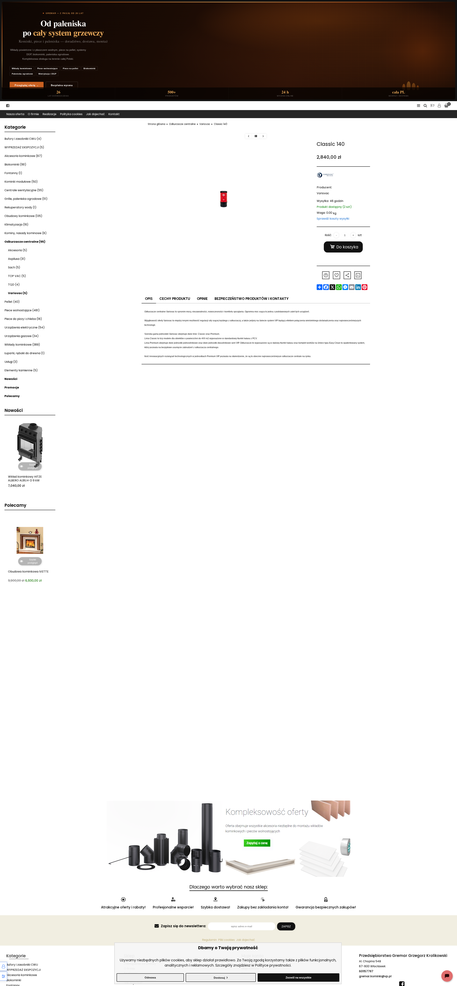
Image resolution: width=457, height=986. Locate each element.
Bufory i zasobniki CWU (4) (22, 139)
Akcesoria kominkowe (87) (23, 156)
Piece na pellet (70, 68)
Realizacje (49, 114)
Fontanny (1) (13, 173)
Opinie (202, 298)
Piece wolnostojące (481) (22, 310)
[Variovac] (326, 175)
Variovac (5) (17, 293)
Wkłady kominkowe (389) (22, 345)
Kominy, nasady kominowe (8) (25, 233)
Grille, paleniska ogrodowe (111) (25, 199)
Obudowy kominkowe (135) (23, 216)
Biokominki (90, 68)
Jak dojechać (95, 114)
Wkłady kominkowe (22, 68)
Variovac (204, 124)
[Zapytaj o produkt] (326, 275)
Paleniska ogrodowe (22, 74)
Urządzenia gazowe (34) (21, 336)
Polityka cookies (71, 114)
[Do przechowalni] (336, 275)
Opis (149, 298)
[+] (353, 235)
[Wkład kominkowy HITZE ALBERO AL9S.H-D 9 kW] (30, 445)
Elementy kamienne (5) (21, 370)
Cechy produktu (174, 298)
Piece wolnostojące (47, 68)
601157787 (366, 971)
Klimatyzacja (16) (16, 224)
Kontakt (114, 114)
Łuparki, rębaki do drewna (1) (24, 353)
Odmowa (150, 977)
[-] (336, 235)
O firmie (33, 114)
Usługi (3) (10, 362)
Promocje (11, 387)
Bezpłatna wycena (61, 85)
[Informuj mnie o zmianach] (358, 275)
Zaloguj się (439, 105)
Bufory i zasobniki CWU (22, 964)
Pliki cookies (226, 940)
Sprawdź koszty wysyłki (333, 219)
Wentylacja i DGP (47, 74)
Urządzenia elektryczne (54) (24, 327)
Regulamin (209, 940)
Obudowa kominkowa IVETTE (28, 515)
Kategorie (15, 127)
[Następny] (263, 136)
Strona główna (156, 124)
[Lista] (256, 136)
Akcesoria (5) (17, 250)
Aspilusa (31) (16, 259)
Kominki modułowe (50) (21, 182)
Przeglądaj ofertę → (27, 85)
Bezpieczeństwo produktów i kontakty (252, 298)
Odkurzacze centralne (182, 124)
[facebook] (7, 105)
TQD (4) (14, 285)
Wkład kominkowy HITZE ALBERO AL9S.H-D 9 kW (25, 478)
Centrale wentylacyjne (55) (23, 190)
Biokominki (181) (15, 164)
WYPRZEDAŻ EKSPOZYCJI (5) (24, 147)
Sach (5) (14, 267)
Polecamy (12, 396)
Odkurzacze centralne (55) (24, 242)
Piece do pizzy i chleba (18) (23, 319)
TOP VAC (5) (17, 276)
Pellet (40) (12, 302)
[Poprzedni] (248, 136)
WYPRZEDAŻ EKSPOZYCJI (23, 970)
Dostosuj (219, 977)
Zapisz (286, 926)
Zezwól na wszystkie (298, 977)
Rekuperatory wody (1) (20, 207)
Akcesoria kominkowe (21, 975)
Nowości (10, 379)
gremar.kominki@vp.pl (375, 976)
